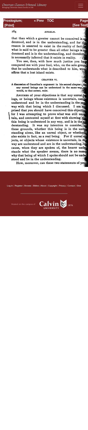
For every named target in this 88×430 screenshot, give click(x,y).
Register (19, 186)
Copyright (52, 186)
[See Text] (80, 25)
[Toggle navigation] (80, 6)
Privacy (62, 186)
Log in (10, 186)
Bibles (36, 186)
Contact (71, 186)
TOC (50, 20)
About (43, 186)
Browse (27, 186)
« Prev (39, 20)
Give (79, 186)
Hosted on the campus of (23, 204)
